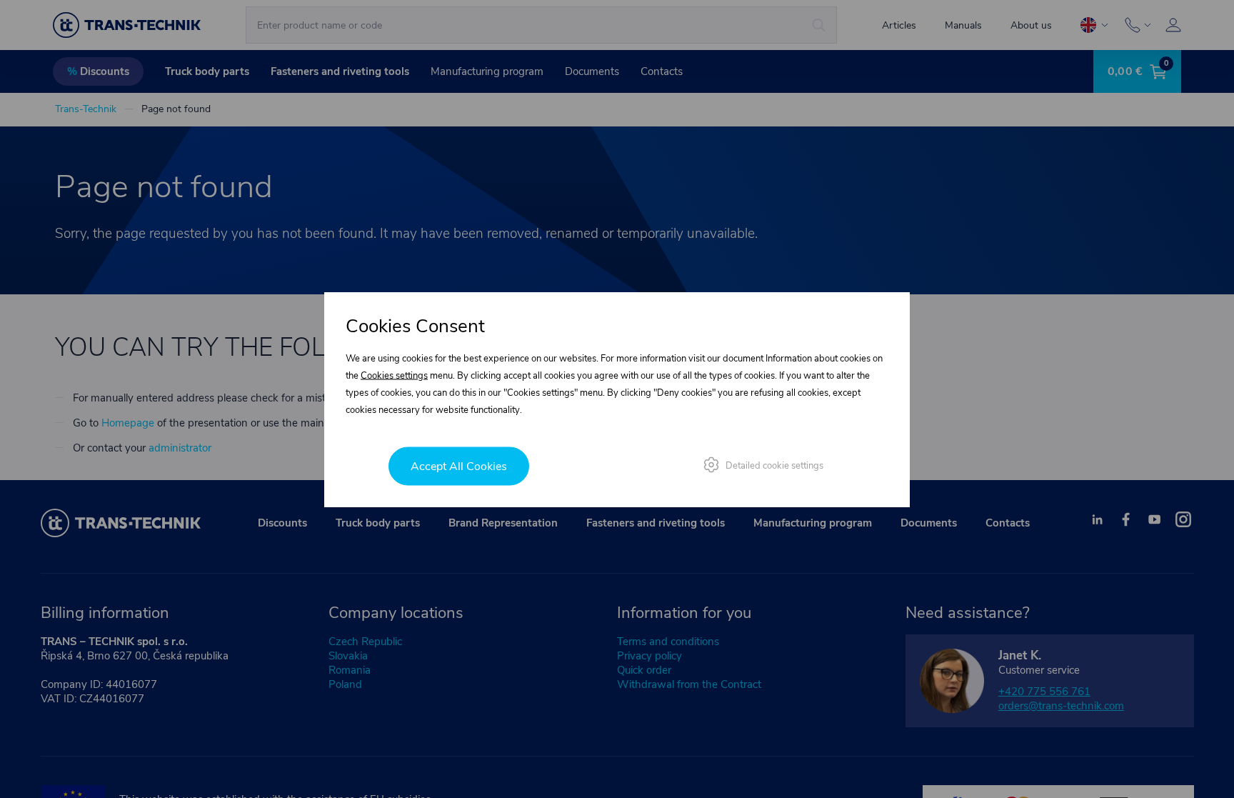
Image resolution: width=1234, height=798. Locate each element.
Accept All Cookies (459, 466)
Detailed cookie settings (774, 465)
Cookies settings (394, 375)
